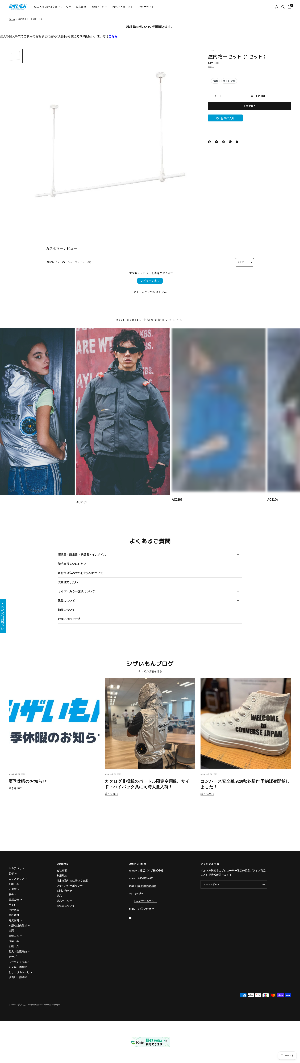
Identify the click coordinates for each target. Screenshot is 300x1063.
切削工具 (14, 884)
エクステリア (16, 878)
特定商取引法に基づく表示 (72, 880)
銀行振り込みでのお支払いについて (80, 573)
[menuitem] (52, 7)
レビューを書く (150, 281)
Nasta (215, 80)
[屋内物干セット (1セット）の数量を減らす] (210, 96)
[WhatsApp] (231, 142)
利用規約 (62, 875)
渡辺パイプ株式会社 (151, 870)
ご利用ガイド (146, 7)
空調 (11, 930)
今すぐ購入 (249, 106)
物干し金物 (229, 80)
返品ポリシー (64, 901)
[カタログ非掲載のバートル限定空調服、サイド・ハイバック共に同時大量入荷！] (150, 723)
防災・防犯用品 (18, 951)
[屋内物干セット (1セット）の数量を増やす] (220, 96)
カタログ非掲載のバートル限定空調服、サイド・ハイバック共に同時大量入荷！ (147, 783)
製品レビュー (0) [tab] (56, 262)
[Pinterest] (224, 142)
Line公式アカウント (145, 901)
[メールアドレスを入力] (263, 884)
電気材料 (14, 920)
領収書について (66, 906)
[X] (217, 142)
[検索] (283, 7)
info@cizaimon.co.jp (146, 886)
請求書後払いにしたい (72, 564)
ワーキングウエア (19, 962)
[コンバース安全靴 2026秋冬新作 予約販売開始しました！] (246, 723)
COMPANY (62, 864)
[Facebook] (210, 142)
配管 (11, 873)
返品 (59, 895)
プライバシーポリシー (70, 885)
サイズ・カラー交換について (76, 591)
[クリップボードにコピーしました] (237, 142)
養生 (11, 894)
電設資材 (14, 915)
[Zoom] (190, 56)
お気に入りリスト (122, 7)
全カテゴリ (15, 868)
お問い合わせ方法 (69, 619)
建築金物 (14, 899)
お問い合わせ (99, 7)
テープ (12, 956)
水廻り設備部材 (18, 925)
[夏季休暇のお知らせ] (54, 723)
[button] (225, 118)
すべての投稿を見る (150, 671)
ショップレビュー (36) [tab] (79, 262)
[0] (288, 7)
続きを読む (15, 788)
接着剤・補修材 (18, 977)
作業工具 (14, 941)
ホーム (12, 19)
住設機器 (14, 910)
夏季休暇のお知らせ (28, 781)
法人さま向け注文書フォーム (51, 7)
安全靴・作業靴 (18, 967)
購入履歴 (81, 7)
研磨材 (12, 889)
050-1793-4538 (145, 878)
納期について (66, 610)
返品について (66, 600)
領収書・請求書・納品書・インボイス (82, 554)
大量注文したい (68, 582)
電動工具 (14, 936)
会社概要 (62, 870)
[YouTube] (132, 918)
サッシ (12, 904)
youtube (139, 893)
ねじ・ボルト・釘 (19, 972)
